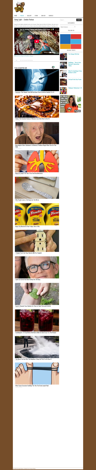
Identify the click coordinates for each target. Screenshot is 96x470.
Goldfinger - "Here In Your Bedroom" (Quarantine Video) (74, 64)
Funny (22, 60)
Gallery (29, 15)
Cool (20, 60)
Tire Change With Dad (73, 54)
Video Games (31, 60)
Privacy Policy (32, 468)
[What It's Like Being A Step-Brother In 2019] (63, 73)
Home (15, 15)
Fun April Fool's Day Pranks (74, 79)
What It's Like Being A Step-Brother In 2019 (75, 72)
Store (36, 15)
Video (16, 60)
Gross (24, 60)
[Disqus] (36, 408)
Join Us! (43, 15)
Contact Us (26, 468)
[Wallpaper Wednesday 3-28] (63, 90)
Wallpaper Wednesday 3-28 (75, 88)
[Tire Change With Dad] (63, 56)
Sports (26, 60)
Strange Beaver (20, 468)
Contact (51, 15)
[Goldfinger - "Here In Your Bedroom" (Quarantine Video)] (63, 65)
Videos (22, 15)
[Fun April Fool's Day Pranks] (63, 82)
